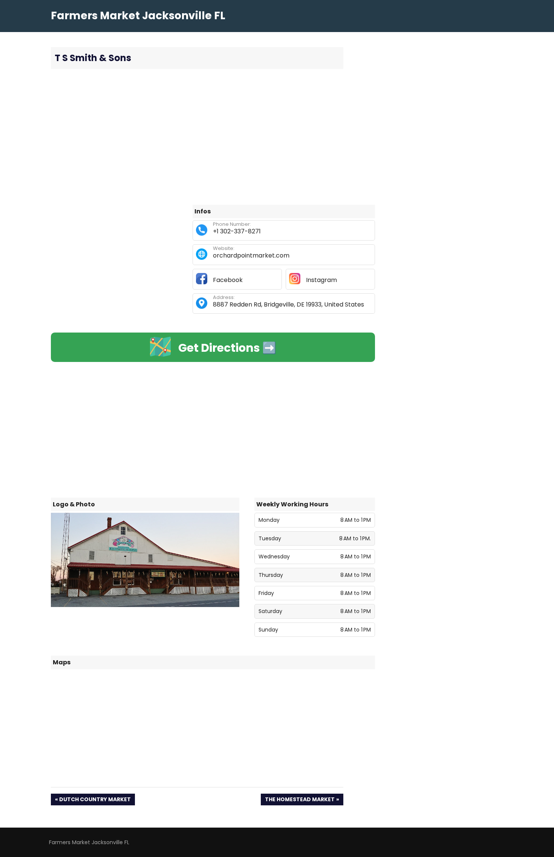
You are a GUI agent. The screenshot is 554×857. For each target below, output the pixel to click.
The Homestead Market (300, 800)
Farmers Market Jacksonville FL (138, 15)
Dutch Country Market (95, 800)
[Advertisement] (213, 137)
